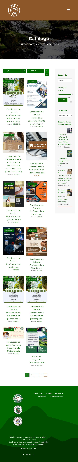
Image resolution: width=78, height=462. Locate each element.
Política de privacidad (28, 448)
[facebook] (23, 454)
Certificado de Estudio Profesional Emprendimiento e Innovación (36, 118)
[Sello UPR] (18, 417)
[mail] (30, 454)
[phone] (33, 454)
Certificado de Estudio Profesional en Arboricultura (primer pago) (13, 313)
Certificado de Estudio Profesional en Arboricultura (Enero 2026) (13, 115)
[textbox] (65, 115)
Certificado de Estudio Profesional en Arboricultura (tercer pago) (36, 313)
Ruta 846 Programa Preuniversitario (37, 359)
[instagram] (26, 454)
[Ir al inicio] (14, 10)
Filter (62, 99)
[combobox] (65, 115)
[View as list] (47, 74)
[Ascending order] (24, 71)
